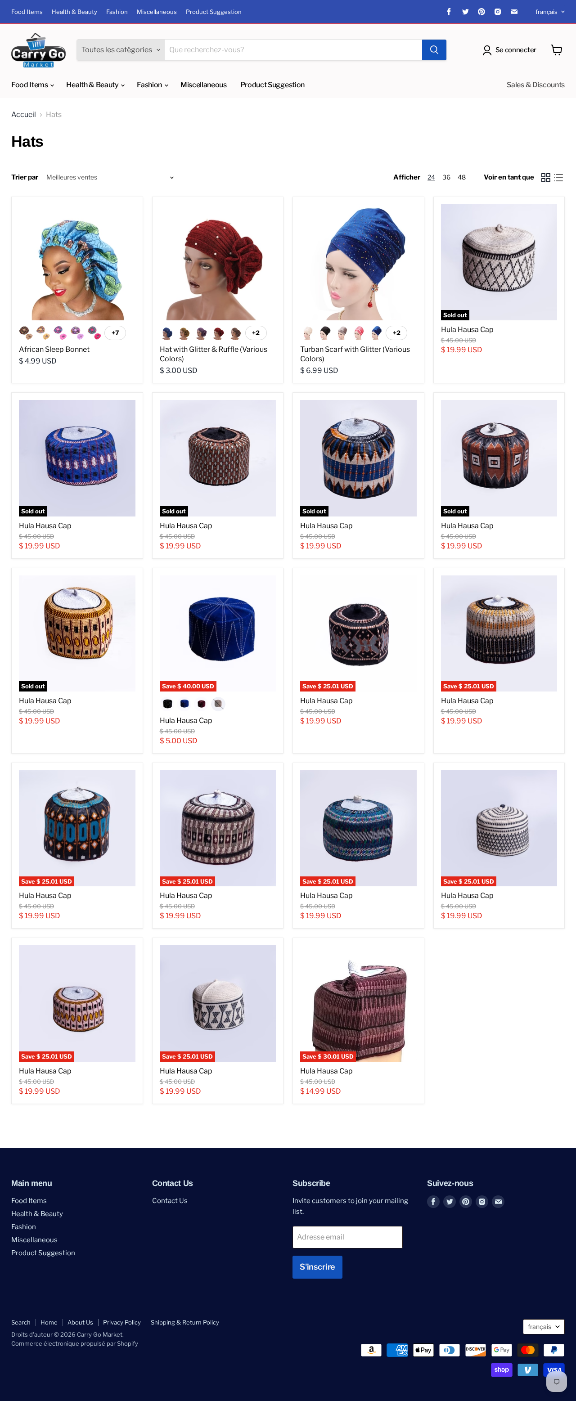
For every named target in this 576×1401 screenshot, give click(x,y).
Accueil (23, 115)
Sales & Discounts (536, 85)
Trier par (24, 177)
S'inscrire (317, 1266)
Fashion (117, 12)
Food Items (27, 12)
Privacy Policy (122, 1322)
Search (21, 1322)
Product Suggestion (214, 12)
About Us (80, 1322)
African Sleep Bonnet (54, 349)
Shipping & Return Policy (185, 1322)
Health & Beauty (74, 12)
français (547, 11)
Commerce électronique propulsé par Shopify (74, 1343)
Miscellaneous (157, 12)
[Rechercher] (434, 50)
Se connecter (515, 50)
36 (446, 177)
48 (462, 177)
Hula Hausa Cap (467, 329)
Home (49, 1322)
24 (431, 177)
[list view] (558, 177)
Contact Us (170, 1201)
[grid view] (546, 177)
